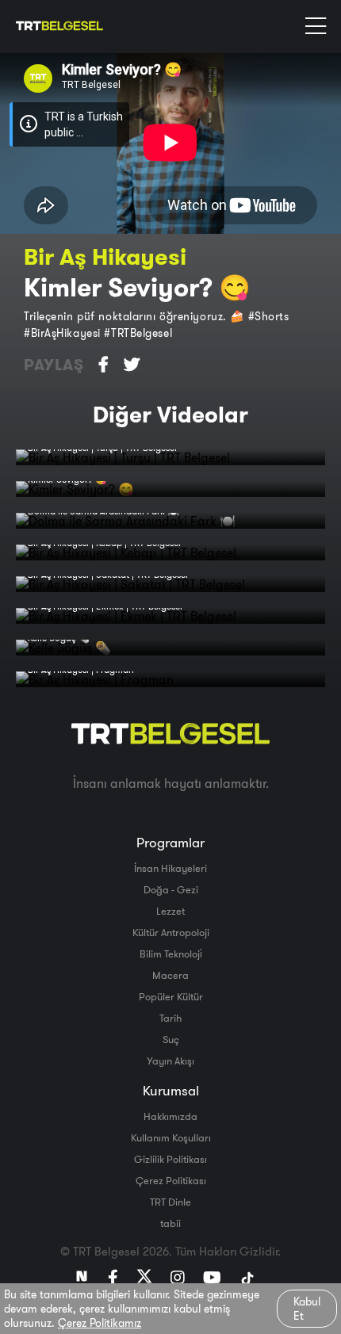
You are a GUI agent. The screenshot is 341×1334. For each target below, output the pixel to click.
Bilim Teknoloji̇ (171, 953)
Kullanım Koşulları (171, 1137)
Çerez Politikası (171, 1180)
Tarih (170, 1017)
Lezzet (170, 910)
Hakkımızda (170, 1116)
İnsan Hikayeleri (170, 868)
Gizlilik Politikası (170, 1158)
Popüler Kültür (171, 996)
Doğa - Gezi (171, 889)
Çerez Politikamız (99, 1323)
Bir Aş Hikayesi (105, 256)
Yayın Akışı (170, 1060)
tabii (170, 1223)
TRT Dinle (170, 1201)
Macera (170, 975)
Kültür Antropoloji (170, 932)
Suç (171, 1039)
